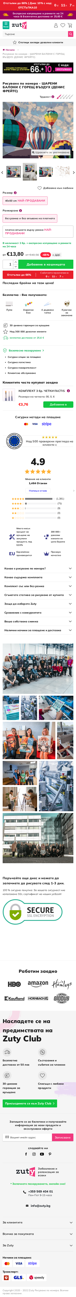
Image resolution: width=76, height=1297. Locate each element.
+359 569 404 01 (40, 1191)
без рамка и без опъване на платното (30, 218)
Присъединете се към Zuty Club (28, 1103)
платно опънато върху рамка (28, 231)
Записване (63, 1137)
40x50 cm (25, 200)
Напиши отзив (38, 490)
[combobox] (35, 34)
